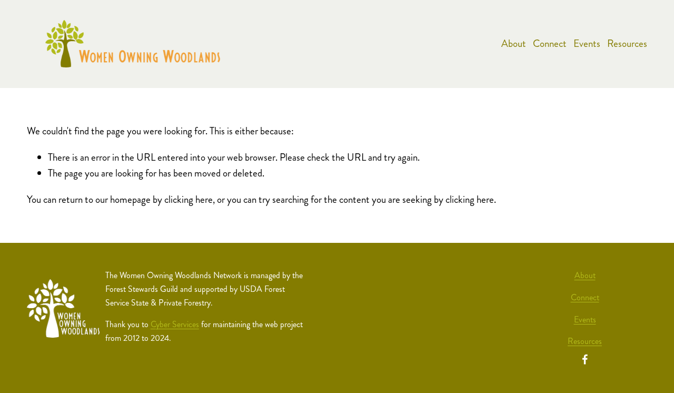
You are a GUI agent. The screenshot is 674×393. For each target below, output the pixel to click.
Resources (627, 43)
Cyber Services (175, 324)
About (513, 43)
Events (586, 43)
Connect (550, 43)
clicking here (188, 199)
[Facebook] (585, 359)
